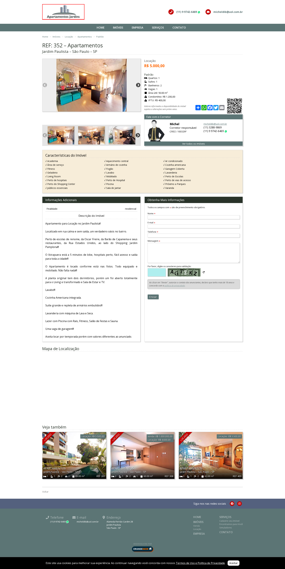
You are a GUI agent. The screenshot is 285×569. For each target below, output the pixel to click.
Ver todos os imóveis (193, 143)
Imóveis (118, 27)
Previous (44, 85)
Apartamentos (85, 36)
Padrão (100, 36)
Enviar (153, 296)
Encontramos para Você (231, 524)
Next (138, 85)
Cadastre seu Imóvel (229, 520)
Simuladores (225, 527)
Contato (179, 27)
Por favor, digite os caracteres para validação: (169, 266)
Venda (196, 525)
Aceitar (233, 563)
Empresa (137, 27)
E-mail (151, 222)
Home (100, 27)
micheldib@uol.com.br (215, 123)
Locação (69, 36)
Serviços (158, 27)
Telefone (153, 231)
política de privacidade (174, 285)
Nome (151, 213)
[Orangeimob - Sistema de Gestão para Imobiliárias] (142, 549)
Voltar (45, 491)
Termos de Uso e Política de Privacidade (200, 563)
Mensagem (154, 241)
